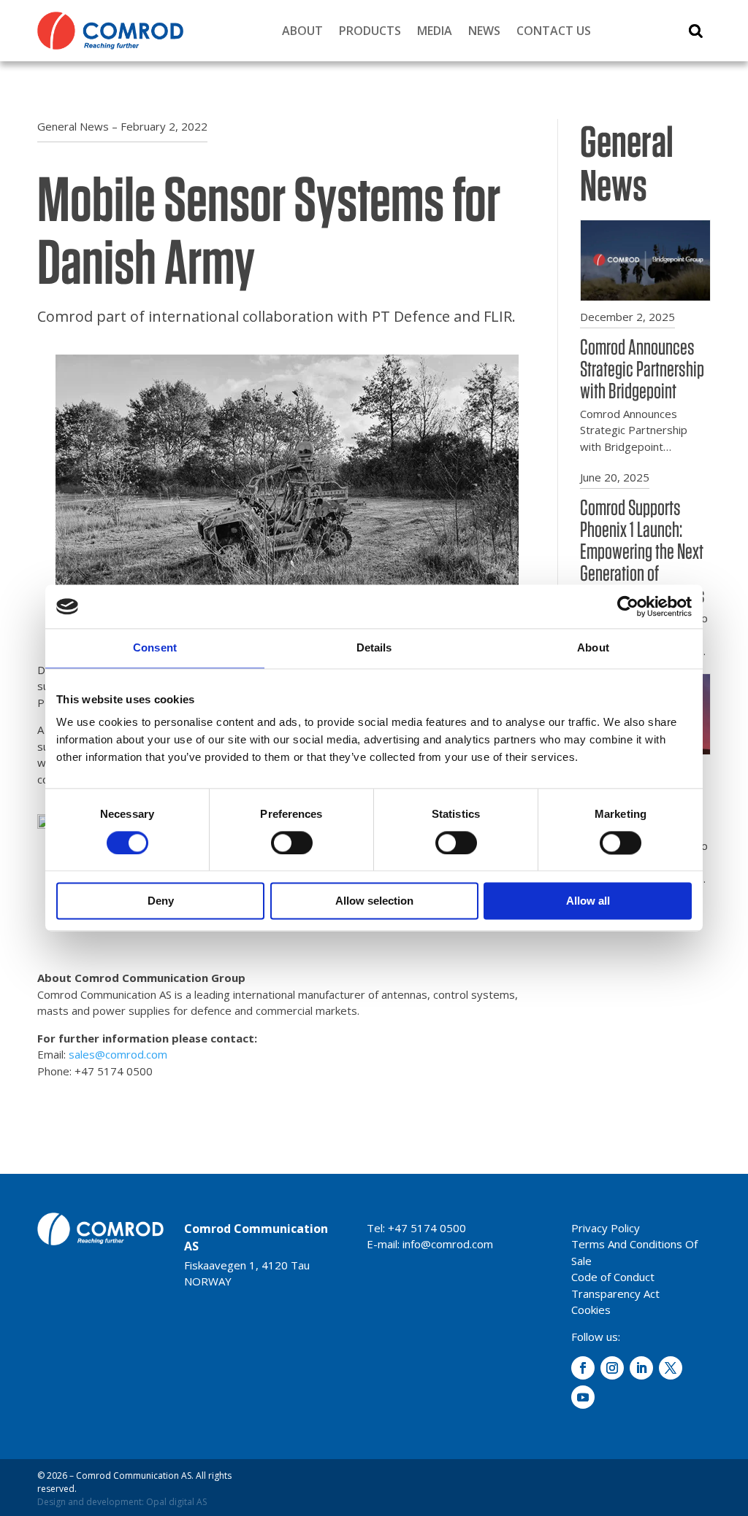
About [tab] (593, 647)
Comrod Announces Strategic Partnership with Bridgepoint (642, 368)
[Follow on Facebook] (583, 1368)
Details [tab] (374, 647)
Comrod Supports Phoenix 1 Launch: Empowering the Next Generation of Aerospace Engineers (642, 551)
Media (434, 31)
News (484, 31)
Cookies (591, 1309)
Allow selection (374, 901)
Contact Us (553, 31)
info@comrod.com (447, 1244)
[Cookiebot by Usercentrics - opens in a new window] (628, 606)
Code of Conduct (612, 1276)
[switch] (292, 842)
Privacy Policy (605, 1228)
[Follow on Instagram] (612, 1368)
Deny (161, 901)
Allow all (588, 901)
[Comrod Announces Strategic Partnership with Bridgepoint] (645, 294)
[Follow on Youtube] (583, 1397)
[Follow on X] (670, 1368)
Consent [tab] (155, 647)
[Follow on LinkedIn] (641, 1368)
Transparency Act (615, 1293)
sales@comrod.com (118, 1054)
